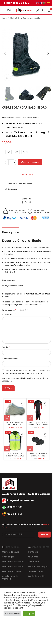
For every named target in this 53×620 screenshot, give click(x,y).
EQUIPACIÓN (15, 18)
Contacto (33, 551)
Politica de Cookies (12, 571)
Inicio (4, 18)
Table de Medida (36, 576)
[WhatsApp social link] (30, 202)
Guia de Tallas (35, 571)
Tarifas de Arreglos (38, 566)
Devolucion (33, 561)
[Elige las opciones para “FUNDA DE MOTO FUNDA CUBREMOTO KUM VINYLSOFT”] (7, 418)
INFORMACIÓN (13, 547)
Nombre (6, 347)
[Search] (43, 10)
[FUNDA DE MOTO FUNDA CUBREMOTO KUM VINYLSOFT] (15, 410)
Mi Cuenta (33, 556)
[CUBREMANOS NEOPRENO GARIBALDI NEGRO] (38, 440)
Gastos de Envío (10, 551)
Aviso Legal (8, 556)
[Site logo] (23, 10)
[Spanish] (48, 2)
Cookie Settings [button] (12, 613)
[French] (41, 2)
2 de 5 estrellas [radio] (22, 310)
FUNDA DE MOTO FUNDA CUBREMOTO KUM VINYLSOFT (15, 425)
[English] (37, 2)
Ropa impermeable (31, 18)
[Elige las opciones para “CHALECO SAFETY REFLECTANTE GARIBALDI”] (7, 448)
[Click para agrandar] (7, 77)
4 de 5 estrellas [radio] (26, 310)
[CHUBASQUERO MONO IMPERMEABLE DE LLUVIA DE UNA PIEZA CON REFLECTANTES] (38, 410)
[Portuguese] (45, 2)
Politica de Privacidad (13, 561)
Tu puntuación (9, 310)
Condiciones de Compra (10, 577)
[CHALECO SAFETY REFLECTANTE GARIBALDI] (15, 440)
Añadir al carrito (30, 162)
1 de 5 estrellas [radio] (20, 310)
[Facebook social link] (22, 202)
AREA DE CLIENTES (40, 547)
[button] (5, 53)
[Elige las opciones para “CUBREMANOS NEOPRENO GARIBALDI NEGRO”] (30, 448)
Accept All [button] (29, 613)
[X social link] (26, 202)
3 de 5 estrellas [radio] (24, 310)
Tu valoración (9, 314)
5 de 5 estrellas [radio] (27, 310)
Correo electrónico (11, 358)
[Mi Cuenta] (38, 10)
